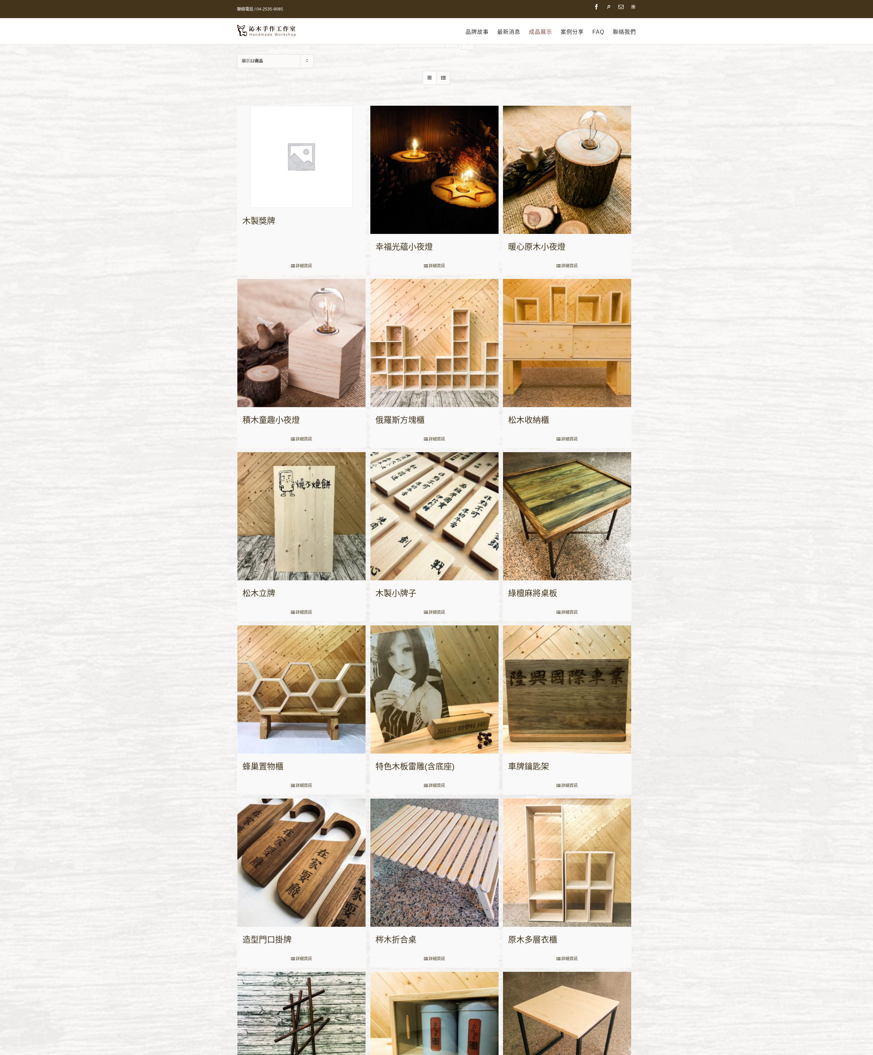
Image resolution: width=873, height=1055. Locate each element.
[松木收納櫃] (567, 343)
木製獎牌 (258, 220)
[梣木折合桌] (434, 863)
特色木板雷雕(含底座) (415, 766)
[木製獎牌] (301, 157)
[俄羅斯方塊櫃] (434, 343)
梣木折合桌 (395, 939)
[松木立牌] (301, 516)
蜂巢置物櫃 (262, 766)
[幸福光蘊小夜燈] (434, 170)
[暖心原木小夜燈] (567, 170)
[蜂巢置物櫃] (301, 689)
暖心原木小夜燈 (536, 246)
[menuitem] (481, 32)
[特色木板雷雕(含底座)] (434, 689)
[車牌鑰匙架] (567, 689)
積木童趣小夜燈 (271, 420)
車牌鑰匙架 (528, 766)
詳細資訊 (304, 266)
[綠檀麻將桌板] (567, 516)
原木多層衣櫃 (532, 939)
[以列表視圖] (443, 78)
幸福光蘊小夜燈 (404, 246)
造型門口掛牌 (267, 939)
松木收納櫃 (528, 420)
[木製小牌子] (434, 516)
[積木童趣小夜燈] (301, 343)
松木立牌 (258, 593)
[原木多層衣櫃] (567, 863)
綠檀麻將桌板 (532, 593)
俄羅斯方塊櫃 (400, 420)
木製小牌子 (395, 593)
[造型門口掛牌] (301, 863)
